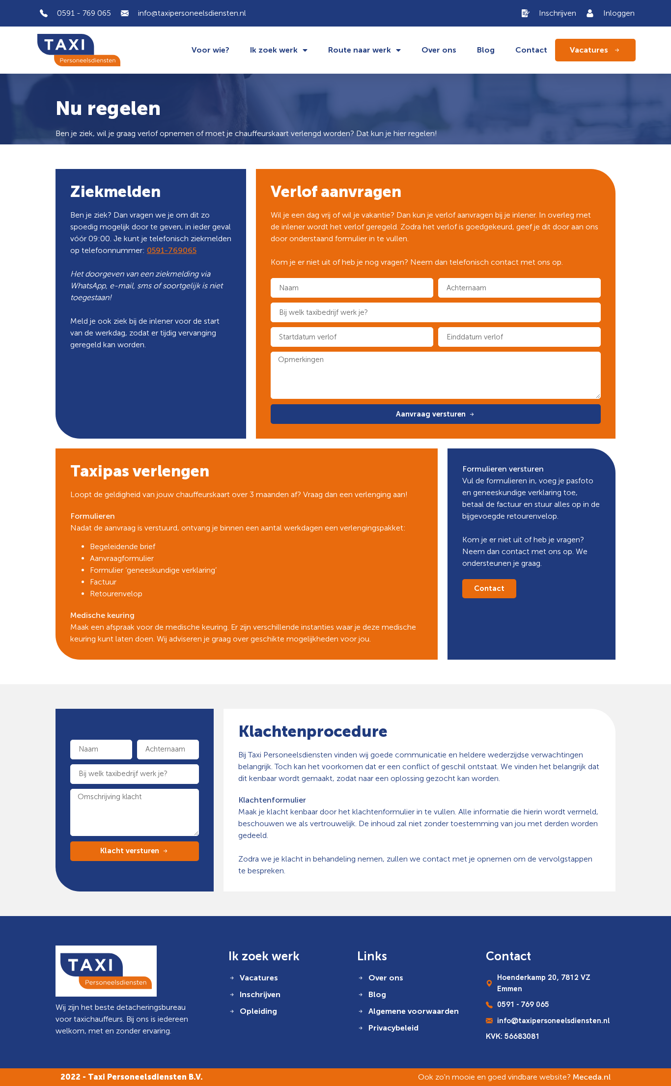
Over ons (438, 50)
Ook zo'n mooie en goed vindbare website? (514, 1077)
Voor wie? (210, 50)
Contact (531, 50)
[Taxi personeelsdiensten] (78, 50)
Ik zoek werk (274, 50)
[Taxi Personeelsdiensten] (106, 971)
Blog (486, 50)
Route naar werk (359, 50)
